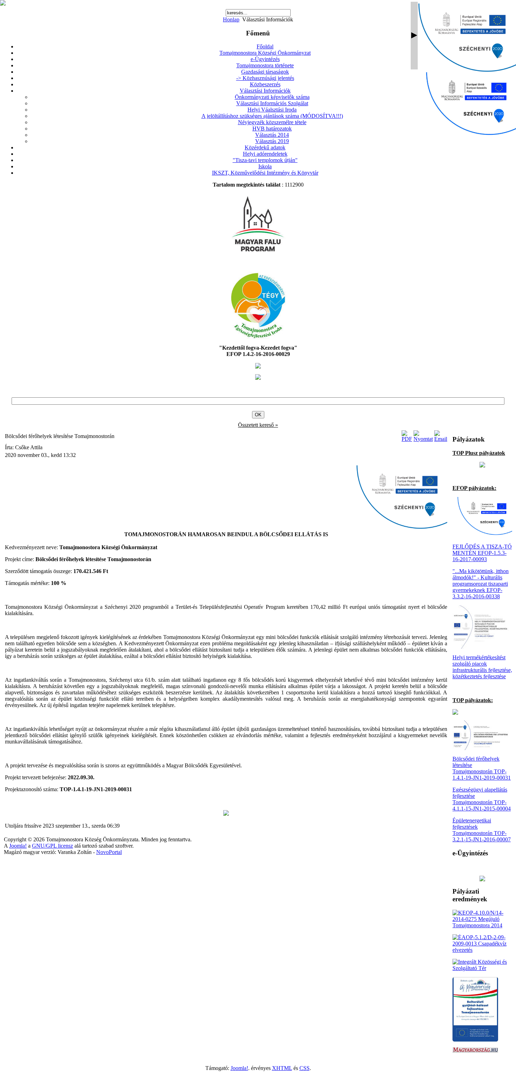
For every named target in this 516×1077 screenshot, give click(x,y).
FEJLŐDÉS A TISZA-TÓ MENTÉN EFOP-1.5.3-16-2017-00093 (482, 553)
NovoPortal (109, 852)
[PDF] (407, 439)
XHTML (282, 1068)
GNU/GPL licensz (52, 846)
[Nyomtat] (423, 439)
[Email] (440, 439)
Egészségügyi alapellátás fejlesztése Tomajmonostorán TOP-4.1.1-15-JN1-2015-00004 (481, 799)
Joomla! (18, 846)
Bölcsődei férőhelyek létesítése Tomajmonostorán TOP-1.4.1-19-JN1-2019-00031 (481, 768)
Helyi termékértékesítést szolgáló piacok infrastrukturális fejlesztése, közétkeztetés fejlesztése (482, 666)
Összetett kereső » (258, 425)
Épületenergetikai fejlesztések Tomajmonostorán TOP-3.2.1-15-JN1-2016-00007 (481, 829)
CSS (304, 1068)
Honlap (231, 19)
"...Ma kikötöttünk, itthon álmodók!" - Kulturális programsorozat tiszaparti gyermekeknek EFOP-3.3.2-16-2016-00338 (480, 583)
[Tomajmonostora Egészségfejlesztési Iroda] (258, 337)
